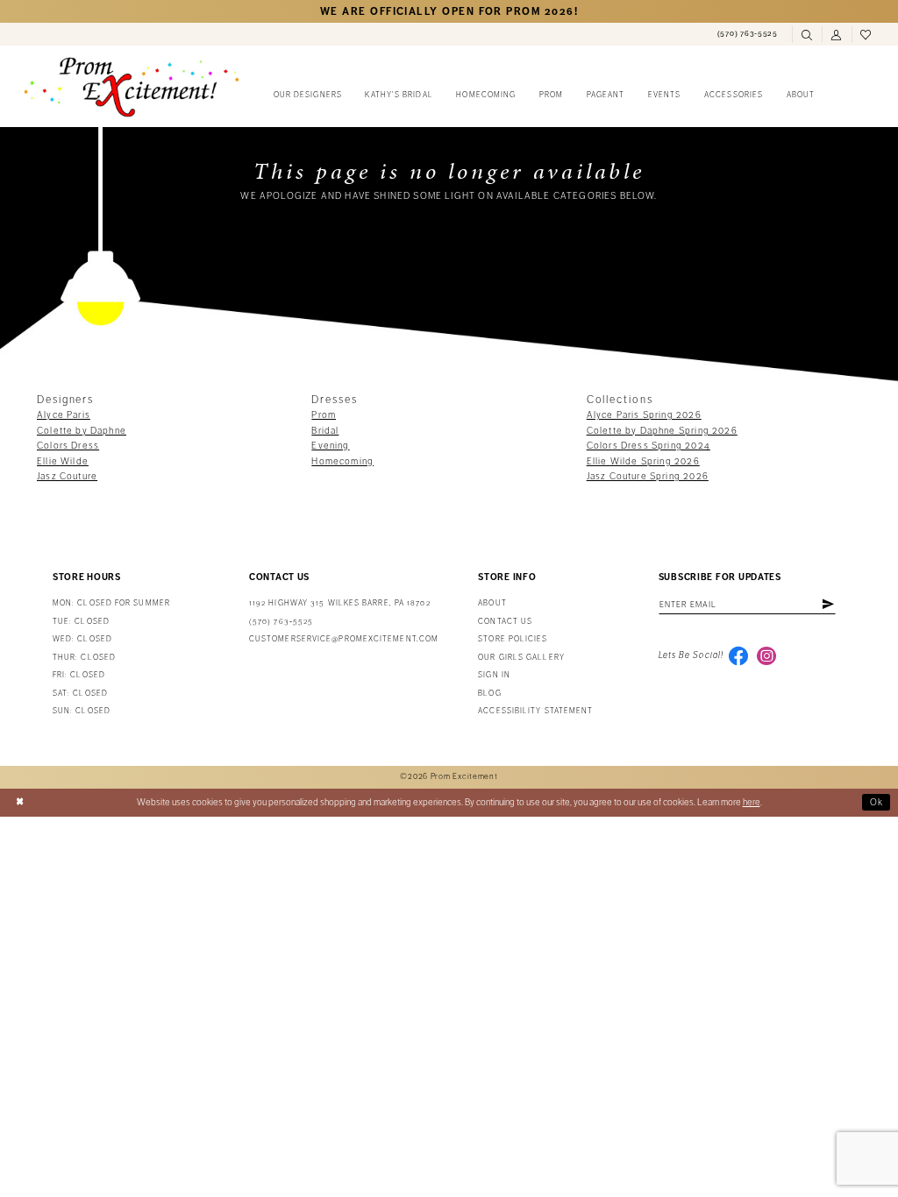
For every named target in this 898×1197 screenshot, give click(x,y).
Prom (323, 415)
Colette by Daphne (81, 430)
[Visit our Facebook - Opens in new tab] (738, 655)
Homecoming (342, 461)
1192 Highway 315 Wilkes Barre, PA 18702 (340, 603)
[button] (837, 35)
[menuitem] (747, 34)
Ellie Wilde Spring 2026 (643, 461)
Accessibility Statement (535, 711)
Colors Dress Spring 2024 (648, 445)
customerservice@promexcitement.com (343, 639)
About (492, 603)
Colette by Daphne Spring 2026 (662, 430)
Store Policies (512, 639)
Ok (877, 802)
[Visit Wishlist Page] (866, 35)
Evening (330, 445)
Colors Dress (68, 445)
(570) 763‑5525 (281, 622)
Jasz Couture (67, 476)
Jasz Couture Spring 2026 (648, 476)
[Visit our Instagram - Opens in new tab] (766, 655)
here (751, 802)
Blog (489, 693)
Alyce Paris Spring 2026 (644, 415)
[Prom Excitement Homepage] (131, 87)
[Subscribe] (828, 604)
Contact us (505, 622)
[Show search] (807, 35)
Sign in (494, 675)
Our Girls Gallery (521, 657)
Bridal (325, 430)
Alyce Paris (63, 415)
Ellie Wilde (63, 461)
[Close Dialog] (20, 802)
